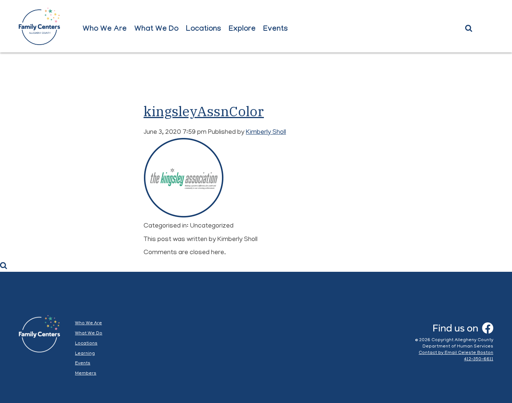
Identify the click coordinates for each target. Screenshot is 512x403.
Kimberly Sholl (266, 132)
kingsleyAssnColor (204, 111)
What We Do (156, 29)
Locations (203, 29)
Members (85, 373)
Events (275, 29)
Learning (85, 353)
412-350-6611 (478, 359)
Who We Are (104, 29)
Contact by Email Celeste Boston (456, 353)
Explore (242, 29)
